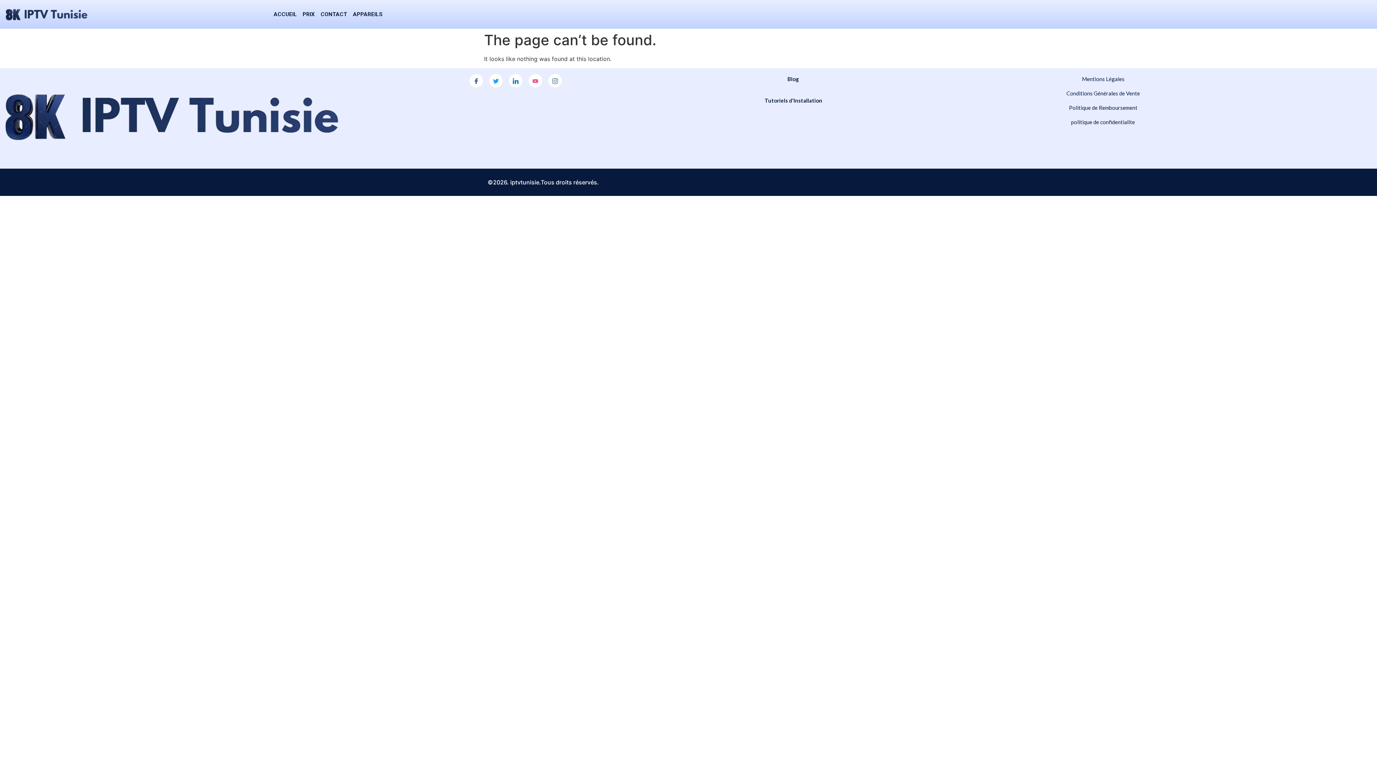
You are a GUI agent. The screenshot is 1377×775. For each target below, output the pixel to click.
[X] (496, 81)
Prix (309, 14)
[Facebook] (476, 81)
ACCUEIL (285, 14)
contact (334, 14)
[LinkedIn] (515, 81)
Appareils (368, 14)
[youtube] (535, 81)
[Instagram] (555, 81)
